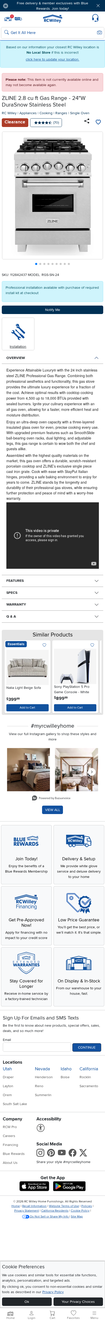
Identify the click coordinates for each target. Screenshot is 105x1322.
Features (15, 580)
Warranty (16, 604)
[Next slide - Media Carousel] (92, 772)
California (89, 1069)
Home (15, 1206)
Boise (65, 1077)
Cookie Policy (80, 1211)
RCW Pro (10, 1127)
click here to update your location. (52, 59)
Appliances (28, 113)
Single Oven (79, 113)
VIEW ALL (52, 810)
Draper (8, 1077)
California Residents (55, 1211)
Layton (8, 1086)
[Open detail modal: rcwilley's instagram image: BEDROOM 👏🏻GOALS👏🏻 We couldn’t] (76, 769)
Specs (11, 592)
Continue (87, 1047)
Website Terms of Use (64, 1206)
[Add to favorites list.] (44, 645)
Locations (12, 1062)
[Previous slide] (8, 199)
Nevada (42, 1069)
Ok (26, 1302)
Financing (10, 1145)
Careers (9, 1136)
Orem (7, 1095)
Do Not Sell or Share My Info (49, 1217)
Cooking (46, 113)
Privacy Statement (26, 1211)
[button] (21, 5)
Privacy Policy (53, 1292)
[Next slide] (97, 199)
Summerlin (43, 1095)
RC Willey (9, 113)
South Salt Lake (15, 1104)
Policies (86, 1206)
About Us (10, 1163)
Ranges (61, 113)
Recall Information (34, 1206)
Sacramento (89, 1086)
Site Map (77, 1217)
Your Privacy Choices (78, 1302)
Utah (7, 1069)
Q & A (11, 616)
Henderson (44, 1077)
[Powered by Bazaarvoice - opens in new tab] (51, 798)
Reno (39, 1086)
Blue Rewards (14, 1154)
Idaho (66, 1069)
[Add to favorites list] (98, 123)
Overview (15, 358)
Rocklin (85, 1077)
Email (7, 1040)
